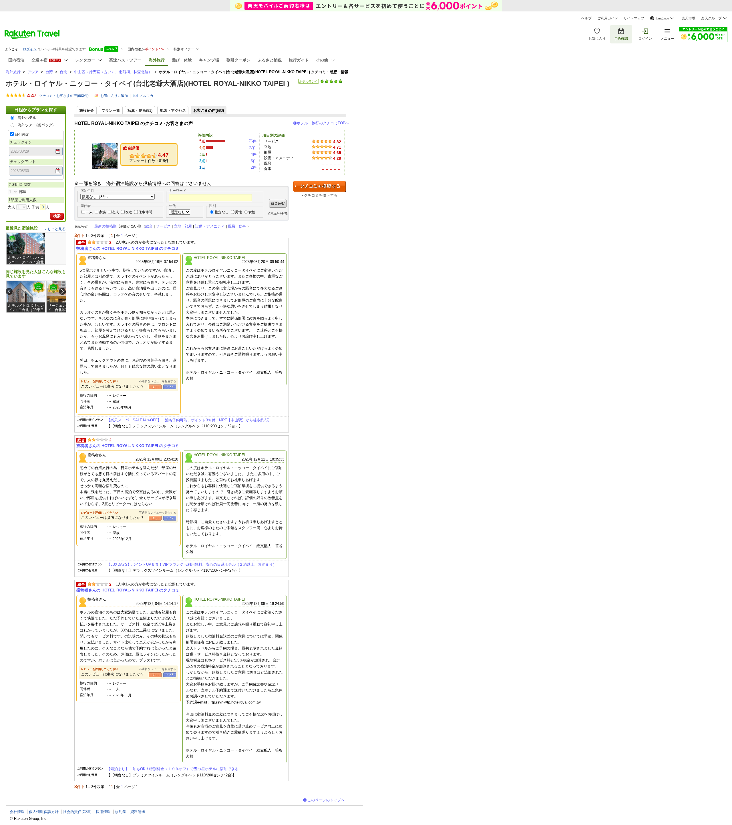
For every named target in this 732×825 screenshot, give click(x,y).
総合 (149, 226)
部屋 (188, 226)
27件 (252, 148)
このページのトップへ (326, 800)
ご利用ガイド (607, 18)
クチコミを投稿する (319, 186)
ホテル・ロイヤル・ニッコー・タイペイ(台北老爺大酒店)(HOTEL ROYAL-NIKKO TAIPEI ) (147, 83)
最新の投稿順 (105, 226)
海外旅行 (13, 72)
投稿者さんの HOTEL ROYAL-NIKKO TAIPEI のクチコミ (127, 248)
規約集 (120, 812)
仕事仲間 (145, 212)
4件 (253, 154)
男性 (238, 212)
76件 (252, 141)
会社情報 (17, 812)
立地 (177, 226)
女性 (251, 212)
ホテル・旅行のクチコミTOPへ (323, 123)
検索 (57, 216)
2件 (253, 167)
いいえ (169, 386)
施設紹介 (86, 110)
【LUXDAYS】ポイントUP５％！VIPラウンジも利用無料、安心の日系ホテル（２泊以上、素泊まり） (192, 564)
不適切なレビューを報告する (157, 381)
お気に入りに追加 (114, 95)
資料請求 (137, 812)
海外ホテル (27, 117)
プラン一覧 (111, 110)
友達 (128, 212)
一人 (89, 212)
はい (155, 386)
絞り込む (278, 203)
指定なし (221, 212)
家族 (102, 212)
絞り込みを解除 (278, 213)
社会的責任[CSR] (77, 812)
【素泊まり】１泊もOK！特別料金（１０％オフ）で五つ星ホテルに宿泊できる (172, 769)
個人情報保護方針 (44, 812)
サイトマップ (634, 18)
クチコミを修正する (320, 195)
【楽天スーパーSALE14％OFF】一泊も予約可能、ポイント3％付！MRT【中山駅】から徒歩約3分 (188, 420)
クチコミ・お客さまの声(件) (64, 95)
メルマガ (146, 95)
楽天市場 (688, 18)
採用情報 (103, 812)
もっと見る (56, 229)
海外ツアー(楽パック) (35, 125)
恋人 (115, 212)
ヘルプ (586, 18)
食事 (242, 226)
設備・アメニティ (210, 226)
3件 (253, 161)
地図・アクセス (173, 110)
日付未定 (22, 134)
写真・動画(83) (140, 110)
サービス (163, 226)
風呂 (231, 226)
